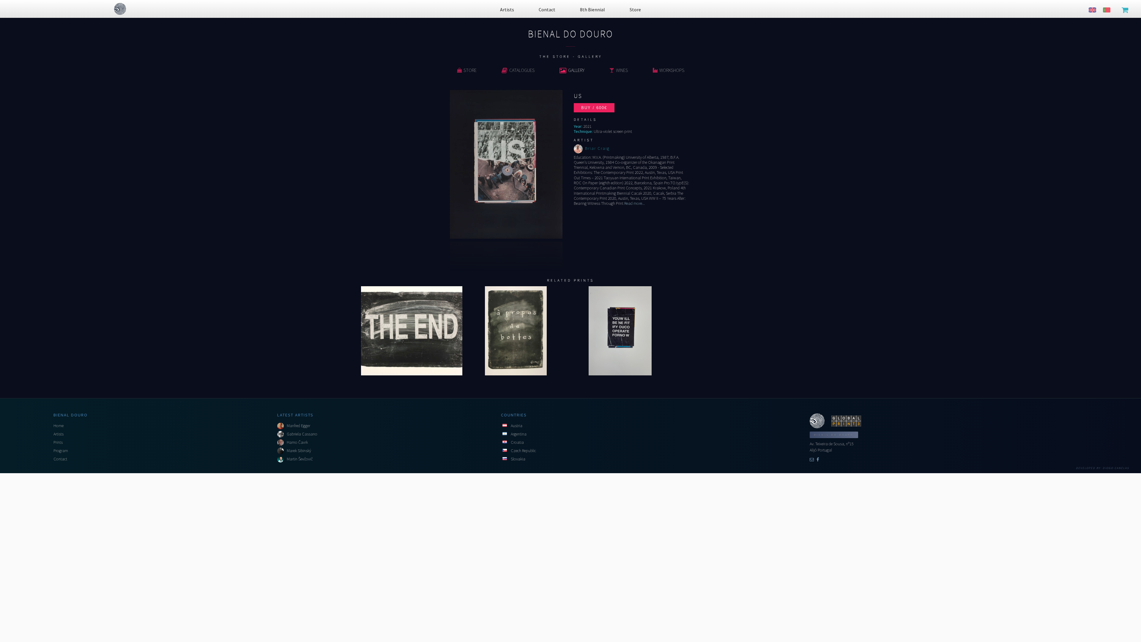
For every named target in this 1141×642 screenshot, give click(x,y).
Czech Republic (523, 450)
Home (58, 425)
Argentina (519, 434)
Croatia (517, 442)
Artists (58, 434)
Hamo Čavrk (297, 442)
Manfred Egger (298, 425)
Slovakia (518, 459)
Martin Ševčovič (300, 459)
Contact (60, 459)
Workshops (671, 70)
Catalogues (522, 70)
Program (60, 450)
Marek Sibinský (299, 450)
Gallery (576, 70)
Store (470, 70)
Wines (622, 70)
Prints (58, 442)
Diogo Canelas (1116, 468)
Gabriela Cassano (302, 434)
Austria (516, 425)
